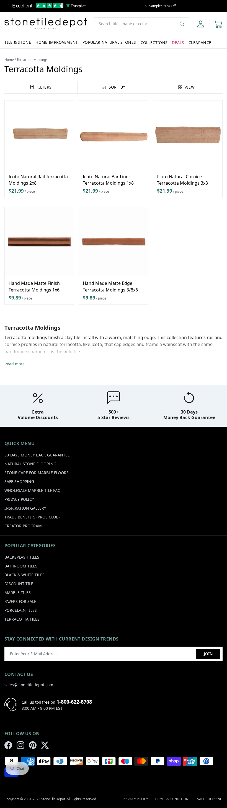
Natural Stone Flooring (30, 463)
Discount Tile (18, 583)
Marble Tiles (17, 592)
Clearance (200, 42)
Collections (154, 42)
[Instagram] (20, 745)
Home (9, 59)
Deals (178, 42)
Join (208, 653)
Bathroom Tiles (20, 566)
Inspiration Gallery (25, 508)
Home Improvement (56, 42)
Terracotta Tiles (22, 619)
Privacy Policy (19, 499)
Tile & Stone (17, 42)
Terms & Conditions (172, 799)
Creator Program (23, 525)
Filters (44, 87)
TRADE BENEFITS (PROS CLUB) (32, 517)
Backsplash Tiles (21, 557)
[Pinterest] (33, 745)
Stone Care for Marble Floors (36, 472)
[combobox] (141, 23)
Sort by (117, 87)
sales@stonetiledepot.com (28, 684)
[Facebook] (8, 745)
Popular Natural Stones (109, 42)
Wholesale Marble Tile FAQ (32, 490)
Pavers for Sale (20, 601)
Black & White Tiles (24, 574)
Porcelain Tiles (20, 610)
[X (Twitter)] (45, 745)
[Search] (184, 23)
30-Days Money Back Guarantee (37, 455)
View (189, 87)
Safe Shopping (19, 481)
